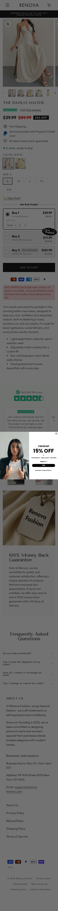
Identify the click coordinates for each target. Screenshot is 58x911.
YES (43, 465)
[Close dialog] (56, 433)
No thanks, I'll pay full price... (43, 470)
